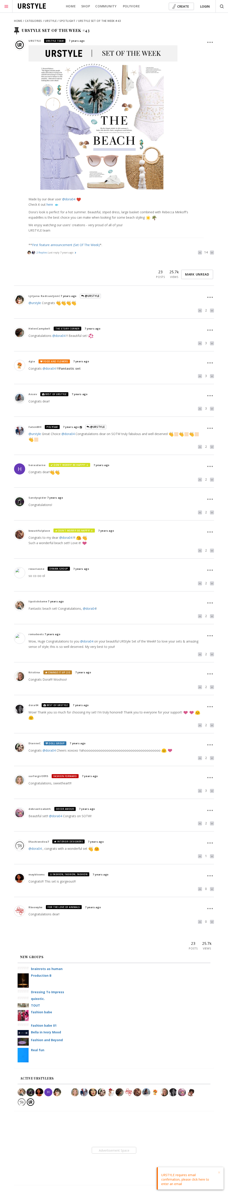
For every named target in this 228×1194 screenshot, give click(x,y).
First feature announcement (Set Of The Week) (66, 245)
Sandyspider (37, 497)
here (50, 204)
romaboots (36, 634)
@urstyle (34, 303)
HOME (71, 6)
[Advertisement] (114, 1150)
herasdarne (36, 465)
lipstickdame (37, 601)
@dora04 (68, 199)
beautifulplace (39, 530)
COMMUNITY (105, 6)
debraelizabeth (39, 809)
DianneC (34, 743)
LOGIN (205, 6)
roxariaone (36, 568)
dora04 (33, 705)
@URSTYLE (92, 296)
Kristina (34, 672)
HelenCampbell (39, 328)
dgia (31, 361)
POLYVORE (131, 6)
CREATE (183, 6)
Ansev (32, 394)
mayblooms (36, 874)
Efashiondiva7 (38, 841)
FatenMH (34, 427)
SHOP (85, 6)
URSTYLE (34, 40)
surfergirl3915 (38, 776)
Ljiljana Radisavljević (44, 296)
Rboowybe (35, 907)
